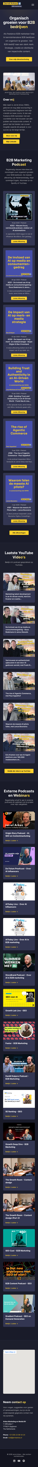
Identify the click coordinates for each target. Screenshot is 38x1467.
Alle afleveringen (19, 533)
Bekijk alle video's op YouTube (19, 771)
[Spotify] (24, 1460)
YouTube (23, 183)
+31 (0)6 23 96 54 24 (17, 1435)
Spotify (14, 183)
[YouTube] (19, 1460)
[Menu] (33, 4)
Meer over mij (11, 136)
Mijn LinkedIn (11, 142)
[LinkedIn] (14, 1460)
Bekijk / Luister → (11, 841)
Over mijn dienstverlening (19, 59)
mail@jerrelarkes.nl (15, 1438)
